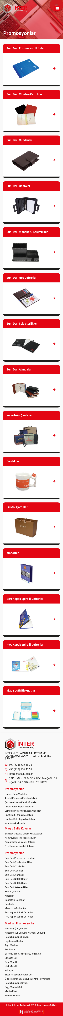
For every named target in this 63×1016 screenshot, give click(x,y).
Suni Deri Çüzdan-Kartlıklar (18, 862)
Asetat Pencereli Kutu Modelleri (21, 798)
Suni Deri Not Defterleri (16, 879)
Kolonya (9, 970)
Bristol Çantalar (13, 891)
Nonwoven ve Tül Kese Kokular (20, 838)
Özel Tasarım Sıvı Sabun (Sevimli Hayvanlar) (27, 979)
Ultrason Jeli (11, 958)
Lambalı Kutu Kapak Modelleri (20, 819)
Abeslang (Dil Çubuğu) (16, 928)
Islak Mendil (11, 966)
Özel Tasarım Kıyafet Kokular (19, 846)
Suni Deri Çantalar (14, 870)
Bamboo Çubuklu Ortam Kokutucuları (23, 833)
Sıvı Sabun (10, 949)
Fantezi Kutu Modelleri (16, 794)
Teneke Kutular (12, 995)
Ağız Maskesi (11, 945)
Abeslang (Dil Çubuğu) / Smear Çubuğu (25, 933)
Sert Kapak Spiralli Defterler (19, 912)
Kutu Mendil (11, 962)
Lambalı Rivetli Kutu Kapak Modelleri (23, 811)
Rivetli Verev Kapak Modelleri (19, 806)
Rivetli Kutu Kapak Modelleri (19, 815)
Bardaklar (10, 904)
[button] (57, 8)
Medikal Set (11, 991)
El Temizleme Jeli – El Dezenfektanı (23, 953)
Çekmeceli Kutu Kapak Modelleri (21, 802)
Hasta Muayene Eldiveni (17, 937)
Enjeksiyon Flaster (14, 941)
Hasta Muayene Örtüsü (16, 983)
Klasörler (9, 895)
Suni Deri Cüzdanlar (15, 866)
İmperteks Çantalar (15, 900)
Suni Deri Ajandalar (14, 875)
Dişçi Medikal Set (13, 987)
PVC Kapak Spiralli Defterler (19, 916)
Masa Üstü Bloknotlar (15, 908)
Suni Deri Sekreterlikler (16, 887)
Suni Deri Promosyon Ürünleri (20, 858)
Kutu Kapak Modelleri (15, 823)
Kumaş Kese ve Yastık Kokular (20, 842)
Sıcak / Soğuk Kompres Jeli (18, 974)
